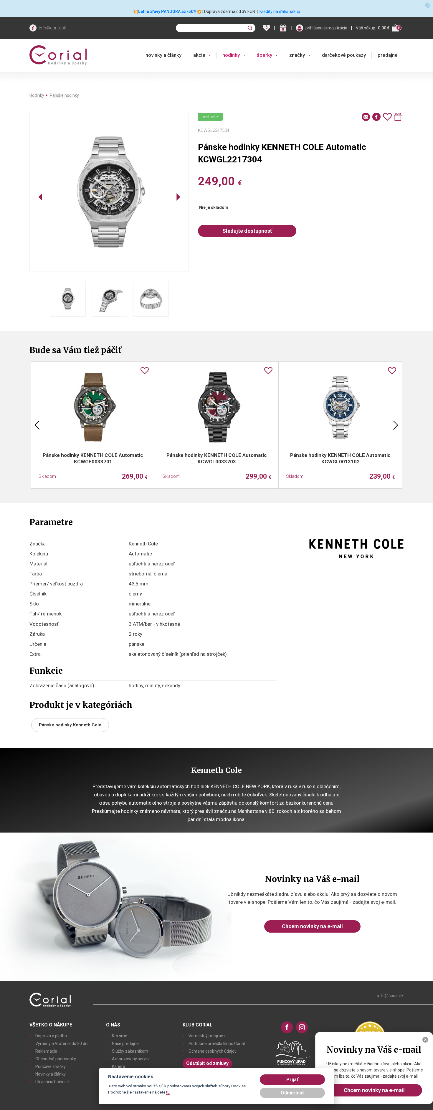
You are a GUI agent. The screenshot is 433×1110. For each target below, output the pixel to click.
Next (395, 425)
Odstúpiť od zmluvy (207, 1063)
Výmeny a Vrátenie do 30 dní (61, 1043)
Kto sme (119, 1036)
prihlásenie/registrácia (326, 28)
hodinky (231, 55)
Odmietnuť (292, 1093)
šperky (264, 55)
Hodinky (36, 95)
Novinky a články (50, 1074)
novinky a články (163, 55)
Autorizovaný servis (130, 1058)
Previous (37, 425)
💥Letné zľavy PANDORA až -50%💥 (167, 11)
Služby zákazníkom (130, 1051)
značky (297, 55)
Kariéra (118, 1066)
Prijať (292, 1079)
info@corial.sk (52, 28)
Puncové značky (50, 1066)
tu (168, 1092)
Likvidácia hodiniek (52, 1081)
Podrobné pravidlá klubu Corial (217, 1043)
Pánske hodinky (64, 95)
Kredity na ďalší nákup (280, 11)
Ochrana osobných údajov (213, 1051)
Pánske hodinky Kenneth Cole (70, 725)
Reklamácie (46, 1051)
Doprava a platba (51, 1036)
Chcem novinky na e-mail (312, 926)
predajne (388, 55)
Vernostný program (207, 1036)
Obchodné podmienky (55, 1058)
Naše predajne (125, 1043)
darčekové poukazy (344, 55)
